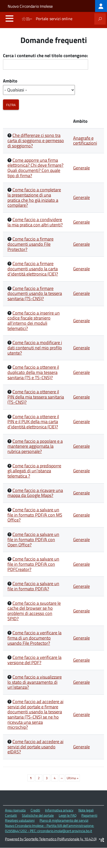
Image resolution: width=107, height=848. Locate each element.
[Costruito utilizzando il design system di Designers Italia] (101, 840)
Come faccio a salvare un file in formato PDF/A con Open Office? (33, 539)
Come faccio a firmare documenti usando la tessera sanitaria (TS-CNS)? (34, 293)
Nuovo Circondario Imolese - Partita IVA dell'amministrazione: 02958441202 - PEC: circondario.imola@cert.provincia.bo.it (49, 828)
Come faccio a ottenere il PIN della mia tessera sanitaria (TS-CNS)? (35, 396)
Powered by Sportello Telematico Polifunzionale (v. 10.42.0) (51, 839)
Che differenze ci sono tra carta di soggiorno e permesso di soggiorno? (35, 140)
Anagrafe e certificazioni (85, 141)
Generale (81, 167)
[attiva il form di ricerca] (100, 19)
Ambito (10, 81)
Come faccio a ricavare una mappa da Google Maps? (35, 493)
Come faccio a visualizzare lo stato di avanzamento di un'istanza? (34, 682)
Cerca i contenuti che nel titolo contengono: (45, 55)
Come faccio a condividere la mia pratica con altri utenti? (35, 222)
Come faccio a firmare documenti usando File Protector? (30, 244)
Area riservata (15, 810)
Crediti (35, 810)
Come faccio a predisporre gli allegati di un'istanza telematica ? (34, 470)
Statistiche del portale (38, 815)
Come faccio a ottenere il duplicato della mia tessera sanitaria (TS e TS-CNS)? (33, 372)
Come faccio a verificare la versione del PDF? (34, 660)
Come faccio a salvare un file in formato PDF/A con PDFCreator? (33, 564)
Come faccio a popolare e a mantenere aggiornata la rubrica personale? (35, 446)
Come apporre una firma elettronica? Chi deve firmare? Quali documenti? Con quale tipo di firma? (35, 168)
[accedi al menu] (9, 18)
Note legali (86, 810)
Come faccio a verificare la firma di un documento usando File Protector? (34, 637)
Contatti (11, 815)
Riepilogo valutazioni (20, 820)
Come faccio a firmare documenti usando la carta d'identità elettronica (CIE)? (32, 268)
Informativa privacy (59, 810)
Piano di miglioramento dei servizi (64, 820)
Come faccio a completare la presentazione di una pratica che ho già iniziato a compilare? (34, 197)
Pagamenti (89, 815)
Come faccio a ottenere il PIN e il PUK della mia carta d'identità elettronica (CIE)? (33, 421)
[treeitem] (101, 6)
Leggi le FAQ (67, 815)
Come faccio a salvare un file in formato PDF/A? (33, 586)
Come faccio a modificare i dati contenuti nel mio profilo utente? (34, 347)
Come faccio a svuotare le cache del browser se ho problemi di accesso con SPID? (34, 611)
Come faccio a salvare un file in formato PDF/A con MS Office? (34, 514)
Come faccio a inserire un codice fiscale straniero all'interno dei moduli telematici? (33, 321)
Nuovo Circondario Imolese (30, 6)
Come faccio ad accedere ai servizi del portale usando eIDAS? (35, 746)
